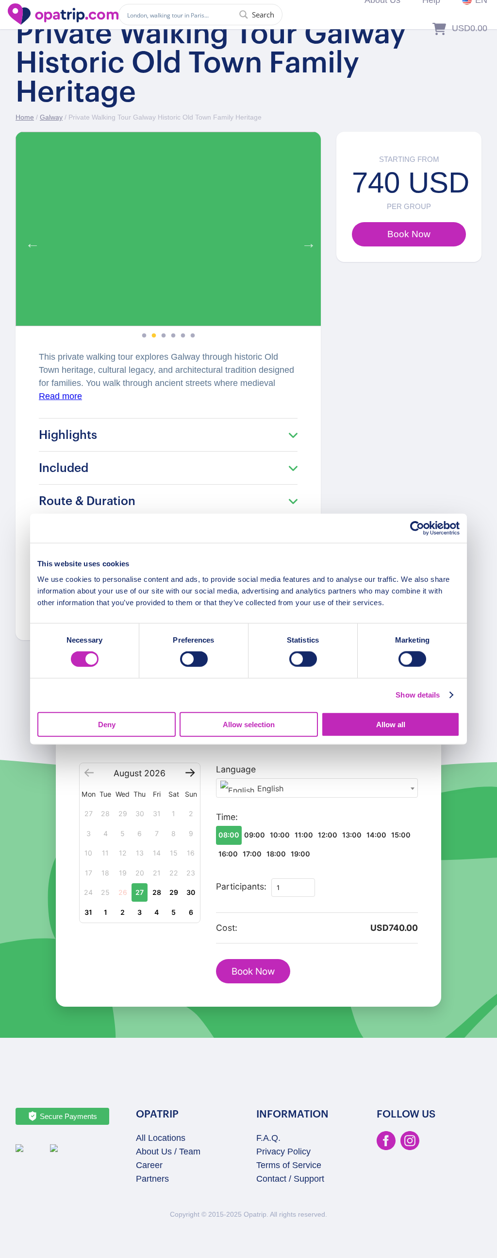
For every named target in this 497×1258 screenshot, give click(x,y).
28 (156, 892)
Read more (60, 396)
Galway (51, 117)
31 (88, 912)
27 (139, 892)
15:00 (401, 835)
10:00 (280, 835)
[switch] (194, 659)
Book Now (253, 971)
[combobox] (317, 788)
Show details (418, 695)
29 (173, 892)
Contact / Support (290, 1179)
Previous (30, 241)
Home (25, 117)
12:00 (327, 835)
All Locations (160, 1138)
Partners (152, 1179)
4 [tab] (173, 336)
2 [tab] (154, 336)
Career (149, 1165)
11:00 (304, 835)
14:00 (376, 835)
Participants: (241, 886)
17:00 (252, 854)
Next (306, 241)
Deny (107, 724)
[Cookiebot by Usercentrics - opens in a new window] (417, 528)
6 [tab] (193, 336)
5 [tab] (183, 336)
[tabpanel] (168, 229)
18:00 (276, 854)
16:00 (228, 854)
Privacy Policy (283, 1151)
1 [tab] (144, 336)
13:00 (352, 835)
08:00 (228, 835)
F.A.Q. (268, 1138)
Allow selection (249, 724)
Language (236, 769)
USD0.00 (469, 28)
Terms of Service (288, 1165)
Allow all (390, 724)
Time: (227, 817)
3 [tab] (163, 336)
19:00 (300, 854)
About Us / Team (168, 1151)
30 (190, 892)
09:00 (254, 835)
